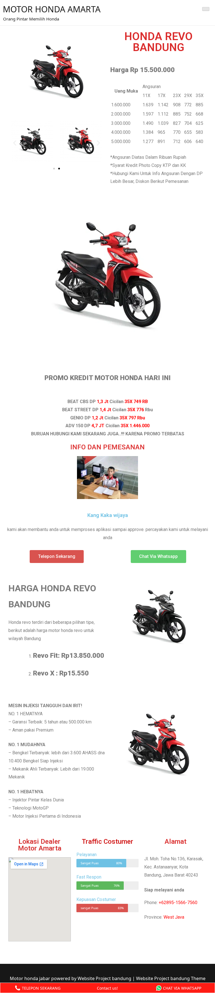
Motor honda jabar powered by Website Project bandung (71, 978)
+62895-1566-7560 (178, 902)
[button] (54, 168)
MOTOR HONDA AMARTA (52, 9)
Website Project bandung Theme (170, 978)
